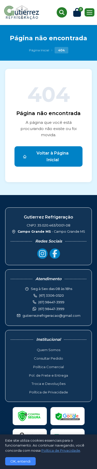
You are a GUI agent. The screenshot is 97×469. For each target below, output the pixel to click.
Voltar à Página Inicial (52, 156)
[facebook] (55, 253)
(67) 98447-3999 (51, 309)
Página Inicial (39, 50)
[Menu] (89, 12)
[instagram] (42, 253)
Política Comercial (48, 367)
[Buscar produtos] (62, 12)
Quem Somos (48, 350)
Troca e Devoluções (48, 384)
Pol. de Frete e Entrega (48, 375)
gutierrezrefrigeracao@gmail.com (51, 315)
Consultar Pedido (48, 358)
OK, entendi (20, 461)
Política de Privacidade (48, 392)
